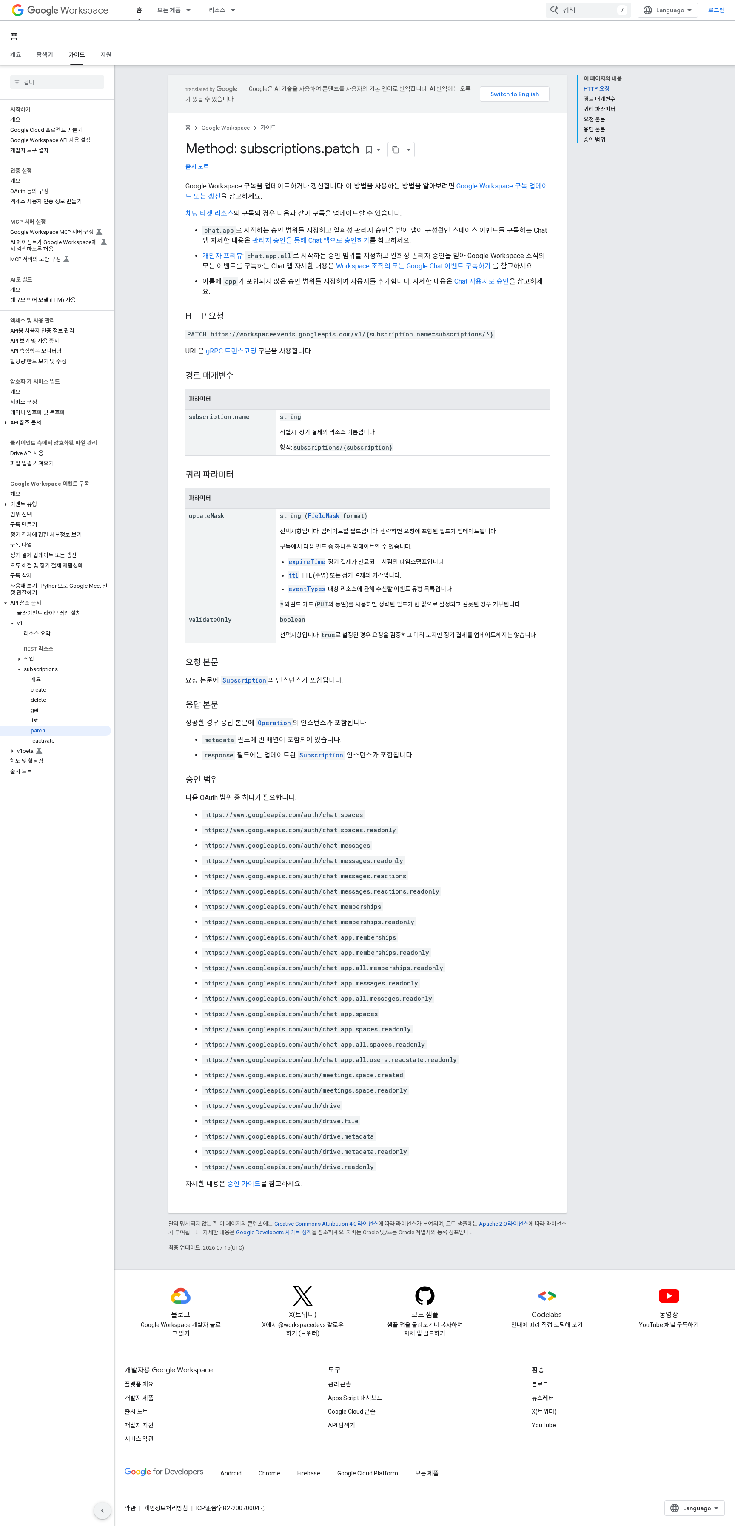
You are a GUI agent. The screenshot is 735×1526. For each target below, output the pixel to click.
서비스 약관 (139, 1438)
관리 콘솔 (339, 1384)
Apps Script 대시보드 (355, 1398)
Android (231, 1473)
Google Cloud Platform (367, 1473)
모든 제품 (169, 10)
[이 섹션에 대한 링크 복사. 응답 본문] (226, 705)
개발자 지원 (139, 1425)
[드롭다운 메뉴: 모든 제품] (191, 10)
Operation (274, 723)
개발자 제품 (139, 1398)
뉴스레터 (543, 1398)
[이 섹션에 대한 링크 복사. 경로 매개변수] (242, 376)
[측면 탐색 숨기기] (102, 1510)
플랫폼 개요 (139, 1384)
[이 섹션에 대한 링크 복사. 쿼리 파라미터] (242, 475)
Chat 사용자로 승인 (481, 281)
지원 (105, 55)
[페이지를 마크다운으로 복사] (395, 149)
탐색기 (45, 55)
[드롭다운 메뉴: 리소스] (235, 10)
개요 (15, 55)
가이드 (76, 55)
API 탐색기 (341, 1425)
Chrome (269, 1473)
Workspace (84, 10)
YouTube (544, 1425)
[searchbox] (57, 82)
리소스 (217, 10)
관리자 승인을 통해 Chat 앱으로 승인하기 (311, 240)
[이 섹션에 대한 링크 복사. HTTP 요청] (232, 317)
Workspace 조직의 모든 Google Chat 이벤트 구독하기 (414, 266)
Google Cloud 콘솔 (352, 1411)
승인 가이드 (244, 1184)
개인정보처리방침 (166, 1508)
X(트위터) (544, 1411)
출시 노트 (197, 166)
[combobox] (588, 10)
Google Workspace (226, 128)
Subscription (244, 680)
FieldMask (323, 516)
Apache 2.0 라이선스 (503, 1224)
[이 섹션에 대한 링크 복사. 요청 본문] (226, 663)
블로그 (540, 1384)
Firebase (308, 1473)
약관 (130, 1508)
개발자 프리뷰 (222, 256)
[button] (55, 423)
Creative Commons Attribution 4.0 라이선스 (326, 1224)
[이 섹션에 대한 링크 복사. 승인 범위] (226, 780)
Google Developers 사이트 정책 (274, 1232)
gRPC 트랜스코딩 (231, 351)
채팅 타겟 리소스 (209, 213)
